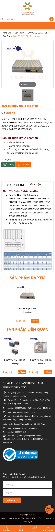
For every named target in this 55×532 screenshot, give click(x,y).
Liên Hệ (10, 112)
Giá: (3, 112)
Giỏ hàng (34, 321)
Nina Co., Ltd (27, 521)
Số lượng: (6, 159)
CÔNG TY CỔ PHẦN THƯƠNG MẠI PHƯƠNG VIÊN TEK (23, 518)
